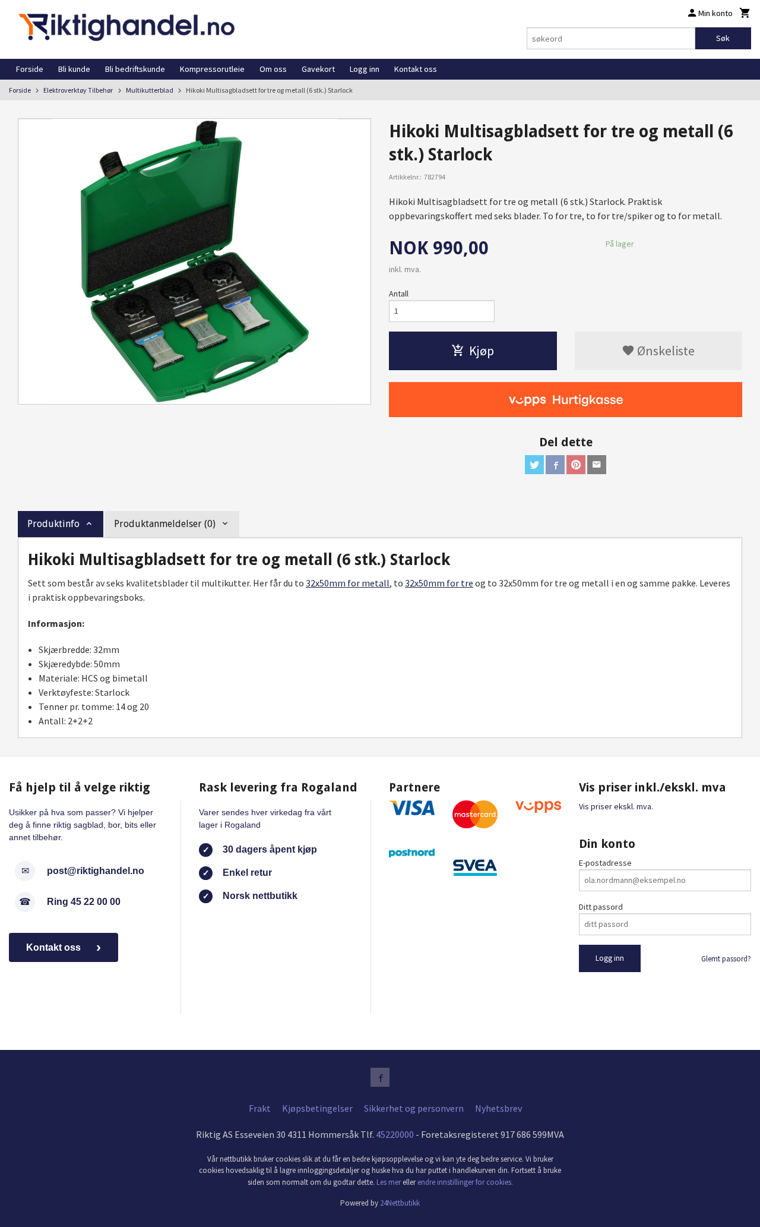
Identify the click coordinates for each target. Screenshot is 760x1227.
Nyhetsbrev (498, 1108)
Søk (723, 38)
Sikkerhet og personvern (414, 1108)
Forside (29, 69)
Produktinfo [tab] (53, 523)
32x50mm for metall (348, 583)
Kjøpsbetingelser (317, 1108)
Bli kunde (74, 69)
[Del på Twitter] (534, 464)
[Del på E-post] (596, 464)
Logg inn (364, 69)
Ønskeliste (665, 350)
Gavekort (318, 69)
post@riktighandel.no (95, 871)
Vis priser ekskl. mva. (616, 806)
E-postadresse (605, 862)
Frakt (260, 1108)
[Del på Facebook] (555, 464)
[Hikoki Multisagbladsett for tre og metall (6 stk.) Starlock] (194, 261)
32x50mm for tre (439, 583)
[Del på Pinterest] (575, 464)
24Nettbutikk (400, 1203)
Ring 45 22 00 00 (84, 902)
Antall (398, 293)
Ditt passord (601, 906)
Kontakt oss (415, 69)
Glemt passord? (726, 959)
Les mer (389, 1182)
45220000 (395, 1134)
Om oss (273, 69)
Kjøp (481, 350)
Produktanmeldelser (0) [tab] (165, 523)
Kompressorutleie (212, 69)
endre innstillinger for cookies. (465, 1182)
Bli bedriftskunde (135, 69)
